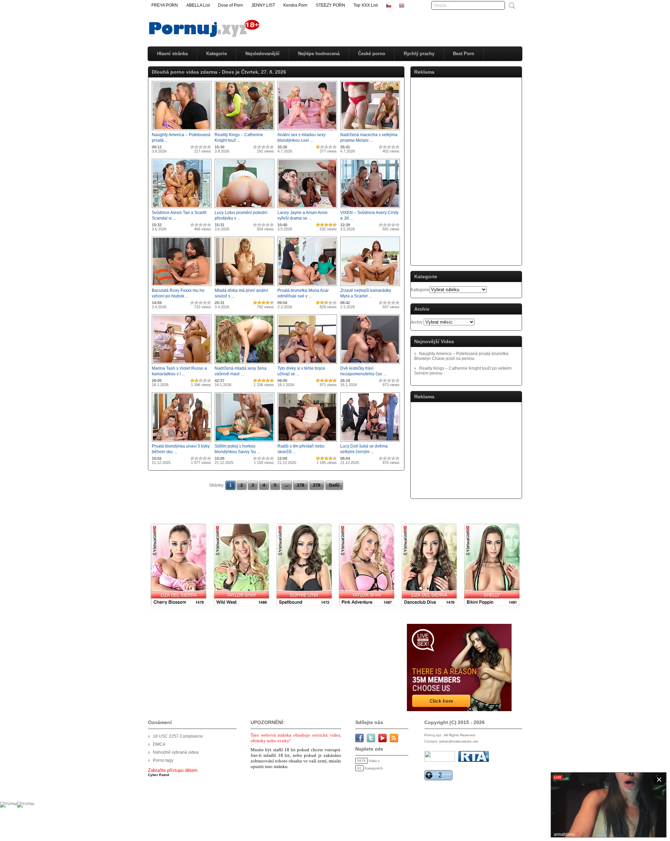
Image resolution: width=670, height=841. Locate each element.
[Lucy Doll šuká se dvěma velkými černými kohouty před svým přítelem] (370, 442)
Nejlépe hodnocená (319, 53)
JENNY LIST (263, 5)
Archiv (417, 322)
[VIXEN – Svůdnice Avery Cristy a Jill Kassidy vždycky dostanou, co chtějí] (370, 208)
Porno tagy (163, 760)
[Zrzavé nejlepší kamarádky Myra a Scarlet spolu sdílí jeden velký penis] (370, 286)
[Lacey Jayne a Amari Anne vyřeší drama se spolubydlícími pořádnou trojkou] (307, 208)
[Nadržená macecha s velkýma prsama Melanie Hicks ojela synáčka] (370, 130)
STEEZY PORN (330, 5)
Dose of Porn (230, 5)
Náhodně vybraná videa (176, 752)
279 (316, 485)
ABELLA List (198, 5)
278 (300, 485)
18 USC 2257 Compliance (178, 736)
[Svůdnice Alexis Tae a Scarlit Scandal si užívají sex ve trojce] (181, 208)
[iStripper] (335, 610)
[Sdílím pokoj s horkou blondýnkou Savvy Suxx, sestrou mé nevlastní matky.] (244, 442)
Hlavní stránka (172, 53)
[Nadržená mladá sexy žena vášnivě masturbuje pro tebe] (244, 364)
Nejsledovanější (262, 53)
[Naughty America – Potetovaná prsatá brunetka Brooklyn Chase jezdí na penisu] (181, 130)
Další (334, 485)
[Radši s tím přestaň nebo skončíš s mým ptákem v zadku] (307, 442)
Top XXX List (365, 5)
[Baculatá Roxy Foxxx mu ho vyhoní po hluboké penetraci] (181, 286)
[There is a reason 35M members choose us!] (459, 709)
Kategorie (216, 53)
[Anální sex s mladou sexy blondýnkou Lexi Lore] (307, 130)
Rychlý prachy (419, 53)
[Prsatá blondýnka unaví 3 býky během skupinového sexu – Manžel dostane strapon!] (181, 442)
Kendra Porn (295, 5)
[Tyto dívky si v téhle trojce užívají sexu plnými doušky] (307, 364)
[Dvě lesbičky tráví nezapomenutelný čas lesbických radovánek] (370, 364)
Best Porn (463, 53)
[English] (401, 5)
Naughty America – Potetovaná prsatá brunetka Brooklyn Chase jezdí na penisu (461, 356)
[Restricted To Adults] (473, 760)
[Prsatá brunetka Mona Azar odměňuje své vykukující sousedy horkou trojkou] (307, 286)
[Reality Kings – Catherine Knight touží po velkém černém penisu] (244, 130)
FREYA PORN (164, 5)
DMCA (159, 744)
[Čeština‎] (389, 5)
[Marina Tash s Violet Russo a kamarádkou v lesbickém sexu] (181, 364)
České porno (371, 53)
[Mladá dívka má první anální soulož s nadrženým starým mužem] (244, 286)
